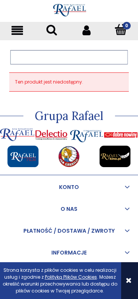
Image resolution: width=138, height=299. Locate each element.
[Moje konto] (86, 30)
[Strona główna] (69, 9)
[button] (17, 30)
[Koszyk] (121, 30)
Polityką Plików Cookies (71, 277)
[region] (69, 57)
